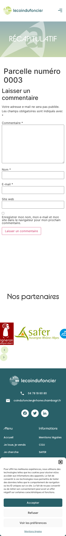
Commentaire (12, 122)
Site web (8, 199)
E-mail (7, 184)
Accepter (33, 502)
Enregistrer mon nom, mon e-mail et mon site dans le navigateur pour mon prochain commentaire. (31, 220)
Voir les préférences (33, 523)
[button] (60, 462)
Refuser (33, 513)
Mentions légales (33, 531)
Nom (6, 169)
